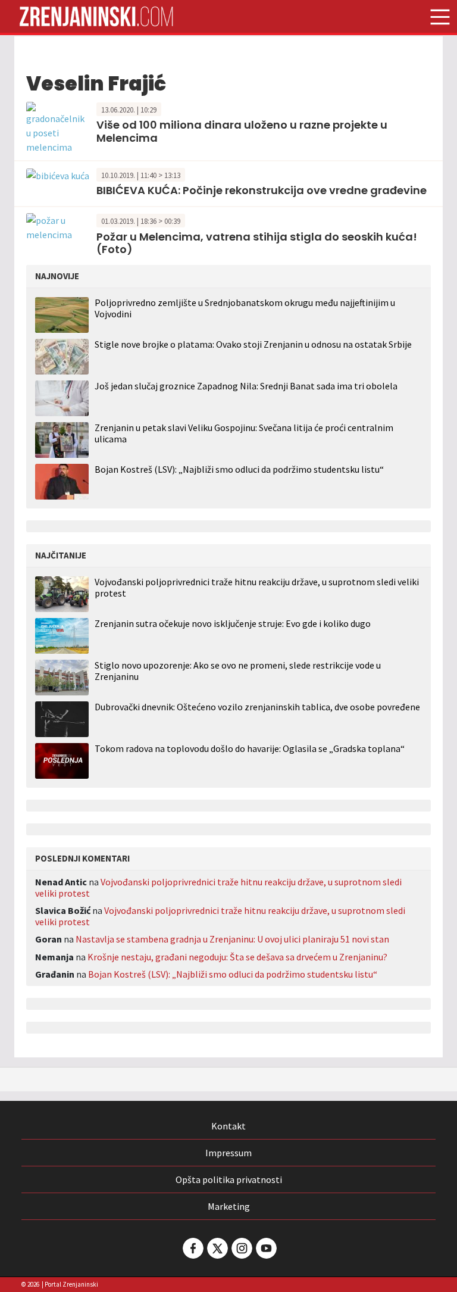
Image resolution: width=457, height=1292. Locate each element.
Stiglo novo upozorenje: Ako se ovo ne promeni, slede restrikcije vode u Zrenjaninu (238, 671)
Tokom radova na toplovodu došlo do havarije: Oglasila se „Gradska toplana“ (250, 748)
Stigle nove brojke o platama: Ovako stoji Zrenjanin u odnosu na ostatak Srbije (253, 344)
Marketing (229, 1206)
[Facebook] (192, 1248)
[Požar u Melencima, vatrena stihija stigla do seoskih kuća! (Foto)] (58, 226)
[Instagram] (241, 1248)
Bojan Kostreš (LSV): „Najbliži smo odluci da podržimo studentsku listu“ (239, 469)
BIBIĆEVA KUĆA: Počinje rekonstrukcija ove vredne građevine (261, 190)
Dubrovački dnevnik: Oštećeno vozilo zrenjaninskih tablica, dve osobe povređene (257, 707)
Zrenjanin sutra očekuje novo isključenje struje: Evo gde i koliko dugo (233, 623)
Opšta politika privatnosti (229, 1179)
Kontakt (228, 1126)
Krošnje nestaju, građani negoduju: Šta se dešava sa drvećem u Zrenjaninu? (237, 957)
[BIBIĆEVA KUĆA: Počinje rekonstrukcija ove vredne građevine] (57, 174)
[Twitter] (216, 1248)
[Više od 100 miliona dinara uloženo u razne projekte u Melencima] (58, 126)
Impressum (228, 1153)
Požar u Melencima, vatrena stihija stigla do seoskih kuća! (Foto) (256, 243)
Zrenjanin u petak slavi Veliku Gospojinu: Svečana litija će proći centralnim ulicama (244, 433)
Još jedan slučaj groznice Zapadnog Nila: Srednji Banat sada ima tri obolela (246, 386)
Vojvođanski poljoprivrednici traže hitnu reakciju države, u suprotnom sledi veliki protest (257, 587)
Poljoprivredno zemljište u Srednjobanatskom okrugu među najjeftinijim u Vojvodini (245, 308)
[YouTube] (265, 1248)
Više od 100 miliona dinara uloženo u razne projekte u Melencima (241, 131)
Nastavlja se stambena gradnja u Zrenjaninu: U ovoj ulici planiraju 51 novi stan (232, 939)
